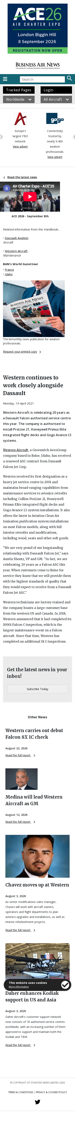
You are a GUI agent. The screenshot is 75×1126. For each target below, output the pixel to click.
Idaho (9, 274)
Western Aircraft (16, 251)
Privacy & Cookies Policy (51, 1092)
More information (19, 986)
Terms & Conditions (20, 1092)
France (9, 270)
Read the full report (18, 755)
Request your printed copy (20, 351)
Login (48, 90)
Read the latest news (22, 177)
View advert (20, 146)
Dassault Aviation (16, 238)
